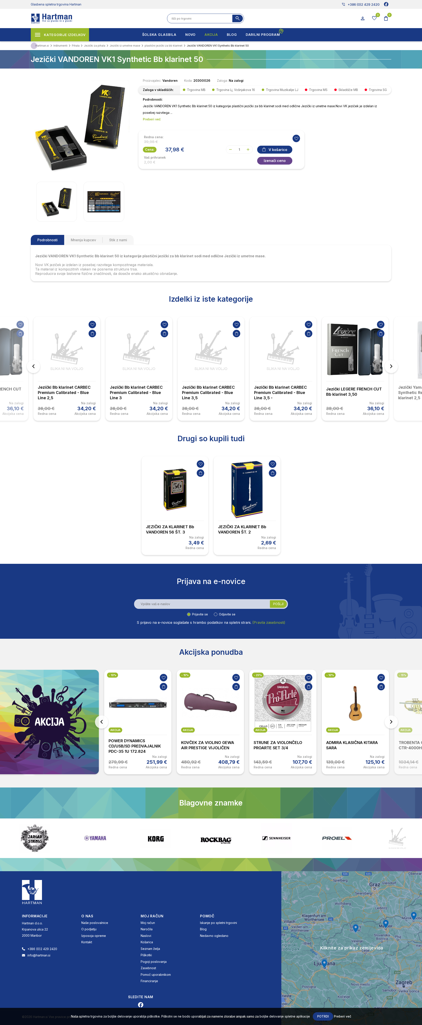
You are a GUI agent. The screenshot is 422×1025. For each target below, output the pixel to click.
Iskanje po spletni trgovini (218, 923)
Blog (203, 929)
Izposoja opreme (93, 936)
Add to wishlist (296, 138)
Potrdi (323, 1016)
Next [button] (391, 366)
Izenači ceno (275, 160)
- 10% (257, 675)
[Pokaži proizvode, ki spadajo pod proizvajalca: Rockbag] (155, 838)
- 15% (112, 675)
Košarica (147, 942)
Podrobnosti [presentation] (47, 240)
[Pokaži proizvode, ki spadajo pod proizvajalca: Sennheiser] (216, 838)
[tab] (47, 240)
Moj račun (148, 923)
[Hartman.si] (32, 891)
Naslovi (146, 936)
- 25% (185, 675)
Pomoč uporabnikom (156, 974)
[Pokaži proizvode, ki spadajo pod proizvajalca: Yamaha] (34, 838)
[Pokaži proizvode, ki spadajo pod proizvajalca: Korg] (95, 838)
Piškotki (146, 955)
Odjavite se (227, 614)
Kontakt (86, 942)
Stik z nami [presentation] (118, 240)
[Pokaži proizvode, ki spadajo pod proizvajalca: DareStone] (337, 838)
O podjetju (88, 929)
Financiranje (149, 981)
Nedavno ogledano (214, 936)
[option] (67, 369)
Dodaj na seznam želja (20, 324)
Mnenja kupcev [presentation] (83, 240)
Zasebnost (148, 968)
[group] (56, 202)
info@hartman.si (38, 955)
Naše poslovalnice (94, 923)
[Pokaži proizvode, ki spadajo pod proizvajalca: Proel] (276, 838)
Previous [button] (33, 366)
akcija (115, 730)
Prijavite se (200, 614)
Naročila (147, 929)
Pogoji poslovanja (154, 961)
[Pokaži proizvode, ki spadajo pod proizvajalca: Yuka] (397, 838)
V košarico (278, 149)
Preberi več (342, 1016)
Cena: (149, 149)
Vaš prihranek (155, 157)
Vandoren (170, 80)
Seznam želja (150, 949)
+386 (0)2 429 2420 (361, 4)
